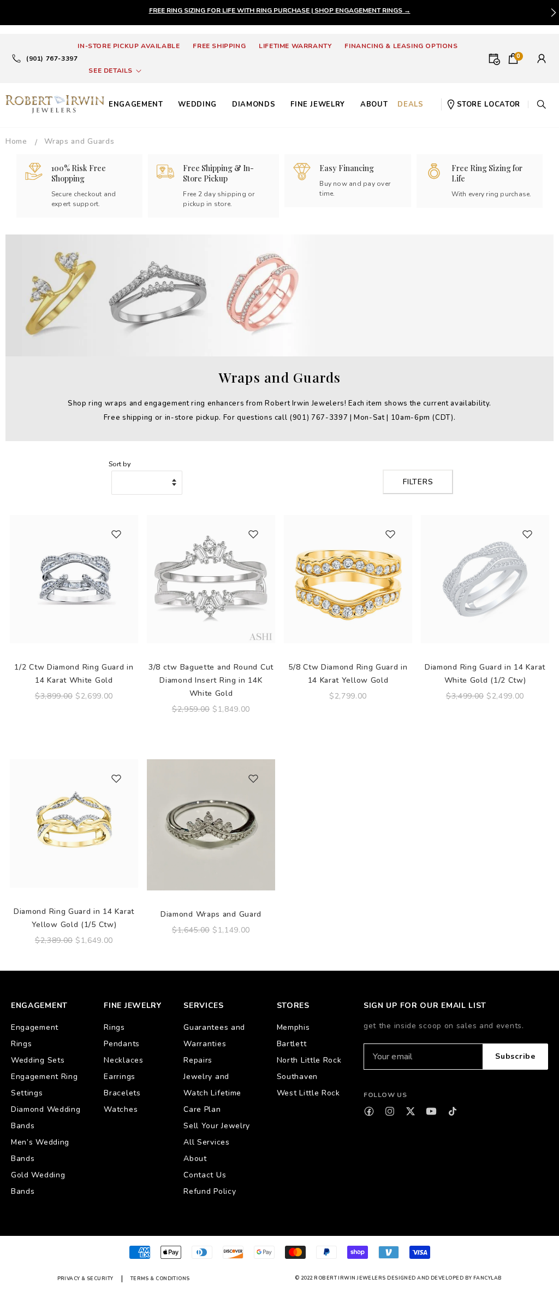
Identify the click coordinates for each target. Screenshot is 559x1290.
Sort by (119, 463)
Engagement (136, 104)
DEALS (410, 104)
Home (16, 141)
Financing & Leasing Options (400, 46)
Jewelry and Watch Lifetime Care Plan (212, 1093)
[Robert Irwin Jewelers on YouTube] (431, 1111)
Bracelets (122, 1093)
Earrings (119, 1076)
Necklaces (123, 1060)
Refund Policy (209, 1191)
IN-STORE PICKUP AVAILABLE (129, 46)
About (195, 1158)
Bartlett (292, 1044)
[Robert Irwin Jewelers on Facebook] (369, 1111)
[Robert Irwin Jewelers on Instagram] (389, 1111)
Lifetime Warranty (295, 46)
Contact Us (204, 1175)
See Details (110, 70)
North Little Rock (309, 1060)
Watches (121, 1109)
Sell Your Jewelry (216, 1126)
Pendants (122, 1044)
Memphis (293, 1027)
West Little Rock (308, 1093)
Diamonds (253, 104)
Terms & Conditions (160, 1278)
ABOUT (374, 104)
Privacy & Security (85, 1278)
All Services (206, 1142)
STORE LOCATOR (488, 104)
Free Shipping (219, 46)
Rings (114, 1027)
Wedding (197, 104)
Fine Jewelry (317, 104)
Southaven (297, 1076)
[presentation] (553, 12)
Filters (418, 482)
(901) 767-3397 (52, 58)
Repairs (197, 1060)
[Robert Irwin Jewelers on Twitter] (410, 1111)
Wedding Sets (37, 1060)
